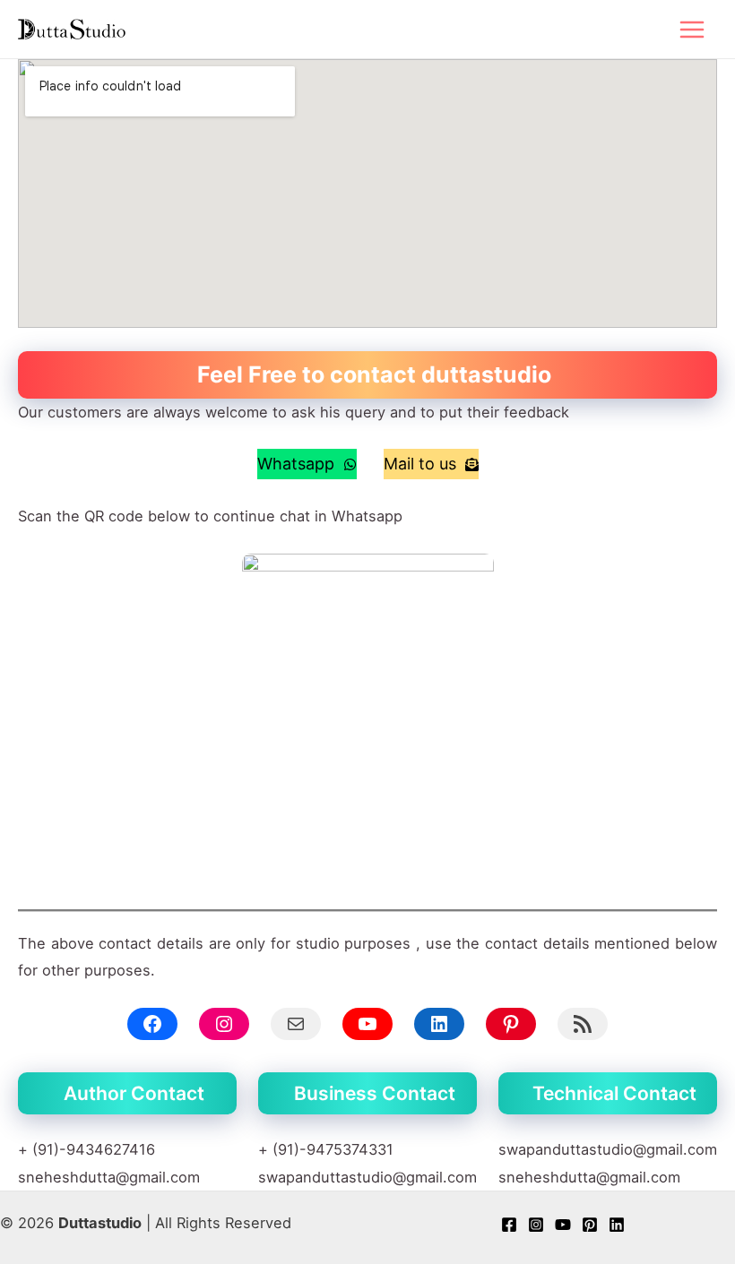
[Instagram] (536, 1225)
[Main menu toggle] (691, 29)
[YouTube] (563, 1225)
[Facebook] (509, 1225)
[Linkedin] (617, 1225)
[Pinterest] (590, 1225)
